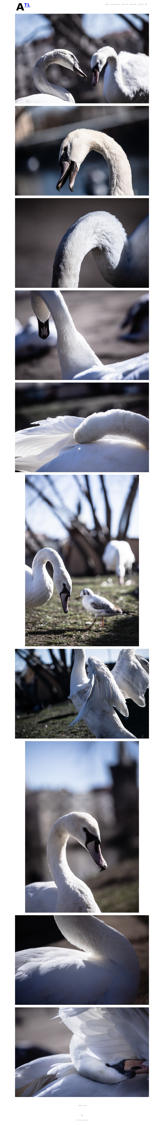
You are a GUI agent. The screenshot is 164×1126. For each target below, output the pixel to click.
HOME (107, 4)
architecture (115, 4)
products (125, 4)
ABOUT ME (133, 4)
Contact (141, 4)
